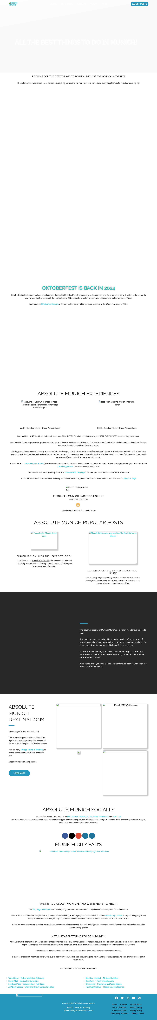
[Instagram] (128, 998)
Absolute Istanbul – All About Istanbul (102, 978)
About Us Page (129, 478)
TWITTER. (117, 817)
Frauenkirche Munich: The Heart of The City (44, 556)
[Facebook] (117, 998)
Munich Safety (136, 1007)
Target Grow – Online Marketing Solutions (26, 978)
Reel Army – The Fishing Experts (100, 981)
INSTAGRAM (72, 817)
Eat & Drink (67, 4)
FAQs (104, 4)
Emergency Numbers (120, 1013)
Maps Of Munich (119, 1007)
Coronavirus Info (119, 1010)
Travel (94, 4)
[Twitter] (122, 998)
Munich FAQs (136, 1004)
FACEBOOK (84, 817)
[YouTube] (133, 998)
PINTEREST (104, 817)
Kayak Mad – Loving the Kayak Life (23, 981)
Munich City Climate (113, 915)
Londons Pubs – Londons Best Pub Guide (26, 984)
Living (53, 4)
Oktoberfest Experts (50, 304)
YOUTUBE (93, 817)
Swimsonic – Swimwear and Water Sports (104, 984)
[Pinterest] (139, 998)
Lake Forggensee (65, 466)
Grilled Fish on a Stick (34, 463)
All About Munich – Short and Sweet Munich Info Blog (31, 987)
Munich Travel (138, 1013)
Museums (81, 4)
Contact (123, 1004)
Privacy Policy (136, 1010)
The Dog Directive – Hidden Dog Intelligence (105, 987)
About (114, 1004)
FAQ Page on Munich (41, 909)
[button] (139, 4)
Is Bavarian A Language (75, 472)
